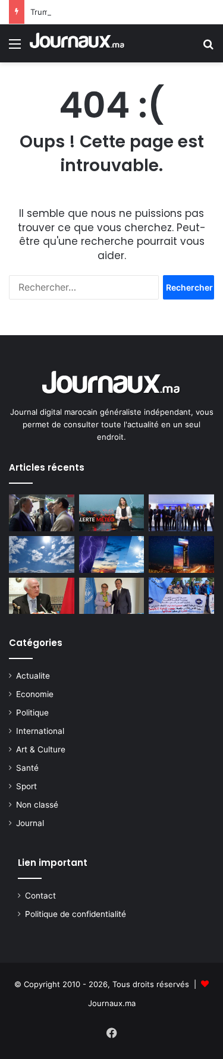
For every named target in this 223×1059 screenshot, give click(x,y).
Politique (32, 712)
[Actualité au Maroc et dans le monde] (77, 43)
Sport (26, 786)
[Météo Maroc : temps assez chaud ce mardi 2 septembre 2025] (41, 554)
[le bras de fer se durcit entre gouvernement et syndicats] (181, 596)
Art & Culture (40, 749)
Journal (30, 823)
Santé (27, 768)
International (40, 731)
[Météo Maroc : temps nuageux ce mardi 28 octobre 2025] (112, 554)
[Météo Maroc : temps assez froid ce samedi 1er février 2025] (112, 512)
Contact (40, 895)
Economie (35, 694)
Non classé (37, 804)
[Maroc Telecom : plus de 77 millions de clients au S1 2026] (181, 554)
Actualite (33, 675)
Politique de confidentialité (75, 914)
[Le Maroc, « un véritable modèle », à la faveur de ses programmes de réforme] (112, 596)
